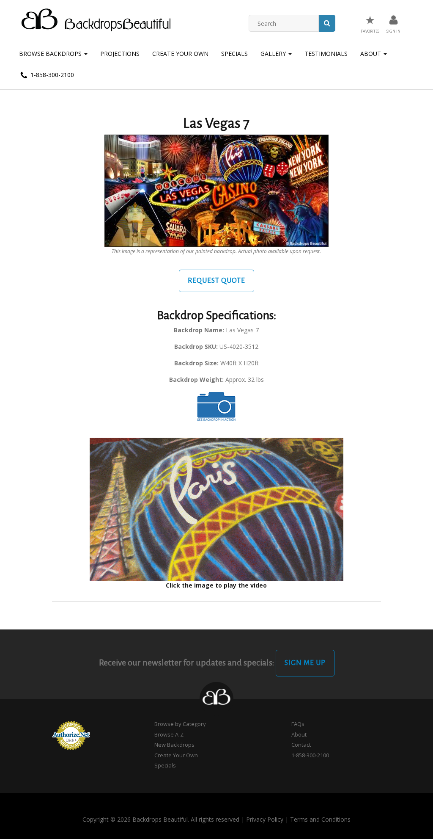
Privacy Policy (264, 819)
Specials (234, 54)
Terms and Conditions (320, 819)
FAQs (297, 724)
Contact (301, 744)
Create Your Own (180, 54)
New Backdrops (174, 744)
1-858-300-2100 (51, 75)
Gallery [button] (274, 54)
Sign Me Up (305, 663)
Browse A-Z (169, 734)
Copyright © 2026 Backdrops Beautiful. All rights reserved (160, 819)
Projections (120, 54)
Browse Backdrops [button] (51, 54)
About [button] (371, 54)
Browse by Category (180, 724)
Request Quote (216, 280)
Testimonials (326, 54)
